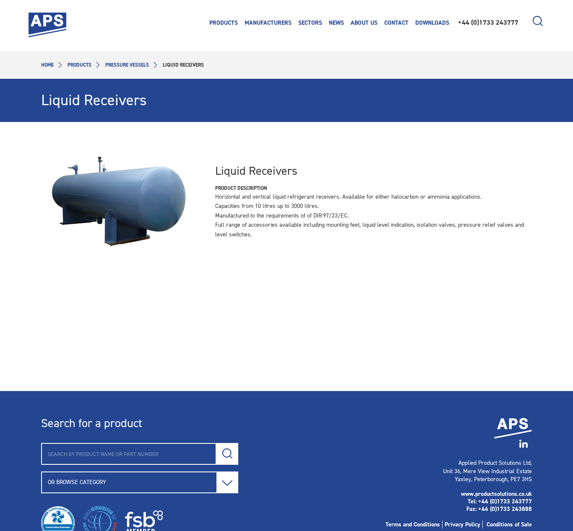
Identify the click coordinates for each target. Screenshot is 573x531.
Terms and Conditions (412, 524)
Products (79, 65)
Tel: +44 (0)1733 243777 (500, 501)
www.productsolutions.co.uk (496, 494)
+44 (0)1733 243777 (488, 22)
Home (47, 65)
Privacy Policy (462, 524)
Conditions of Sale (509, 524)
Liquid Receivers (256, 171)
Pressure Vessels (127, 65)
